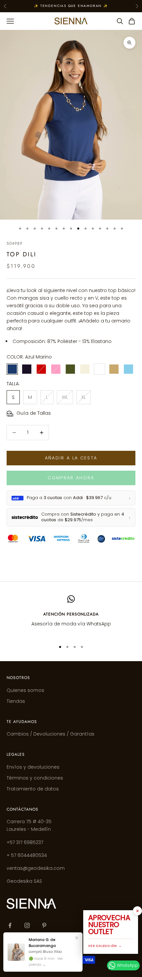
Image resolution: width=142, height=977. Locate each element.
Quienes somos (25, 690)
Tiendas (16, 701)
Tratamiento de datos (33, 789)
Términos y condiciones (35, 778)
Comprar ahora (71, 478)
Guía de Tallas (34, 413)
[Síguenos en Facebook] (10, 925)
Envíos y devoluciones (33, 767)
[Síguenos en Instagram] (27, 925)
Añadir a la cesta (71, 458)
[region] (71, 615)
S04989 (14, 243)
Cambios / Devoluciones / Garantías (50, 734)
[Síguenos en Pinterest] (44, 925)
